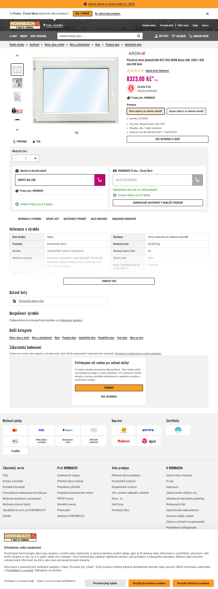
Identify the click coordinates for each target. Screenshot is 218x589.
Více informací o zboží (167, 139)
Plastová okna (112, 44)
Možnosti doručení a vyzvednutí (22, 498)
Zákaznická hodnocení (124, 219)
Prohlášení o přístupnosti (181, 527)
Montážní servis (66, 504)
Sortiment (34, 44)
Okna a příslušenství (80, 44)
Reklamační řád (175, 504)
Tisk (38, 141)
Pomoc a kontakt (13, 481)
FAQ (5, 475)
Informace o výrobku (29, 219)
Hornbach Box (120, 510)
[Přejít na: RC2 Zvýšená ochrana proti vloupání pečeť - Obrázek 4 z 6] (17, 110)
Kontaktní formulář (14, 487)
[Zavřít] (207, 14)
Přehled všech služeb (70, 481)
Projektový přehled (68, 487)
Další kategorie (99, 219)
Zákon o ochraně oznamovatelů (185, 521)
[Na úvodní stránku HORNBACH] (25, 25)
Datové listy (52, 219)
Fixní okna (122, 337)
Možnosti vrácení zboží (16, 504)
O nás (169, 481)
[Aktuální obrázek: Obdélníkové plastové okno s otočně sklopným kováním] (17, 69)
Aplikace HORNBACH (70, 516)
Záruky (7, 516)
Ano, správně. (82, 13)
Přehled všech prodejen (126, 475)
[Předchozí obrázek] (17, 55)
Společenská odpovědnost (182, 510)
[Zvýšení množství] (35, 158)
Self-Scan (118, 504)
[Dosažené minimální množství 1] (16, 158)
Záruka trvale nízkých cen (181, 492)
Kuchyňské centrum (124, 481)
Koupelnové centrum (124, 487)
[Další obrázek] (17, 129)
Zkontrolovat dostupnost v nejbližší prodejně (158, 202)
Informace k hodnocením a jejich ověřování (138, 353)
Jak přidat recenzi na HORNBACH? (24, 510)
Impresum (172, 487)
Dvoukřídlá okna (106, 337)
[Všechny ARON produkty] (137, 53)
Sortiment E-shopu (68, 475)
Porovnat (22, 141)
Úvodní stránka (17, 44)
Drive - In (117, 498)
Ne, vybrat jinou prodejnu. (108, 13)
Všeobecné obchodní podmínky (185, 498)
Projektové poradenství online (75, 492)
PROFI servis (65, 498)
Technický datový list (31, 301)
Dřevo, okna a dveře (54, 44)
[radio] (146, 111)
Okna (97, 44)
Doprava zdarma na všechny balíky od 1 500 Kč (111, 4)
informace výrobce (71, 320)
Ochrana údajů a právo (180, 516)
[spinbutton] (25, 158)
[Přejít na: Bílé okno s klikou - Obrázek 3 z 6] (17, 97)
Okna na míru (136, 337)
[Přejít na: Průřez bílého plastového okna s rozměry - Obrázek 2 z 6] (17, 83)
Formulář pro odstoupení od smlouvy (25, 492)
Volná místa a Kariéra (179, 475)
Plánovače (63, 510)
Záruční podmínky (147, 90)
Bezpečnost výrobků (75, 219)
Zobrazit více (109, 281)
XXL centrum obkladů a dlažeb (130, 492)
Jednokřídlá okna (133, 44)
